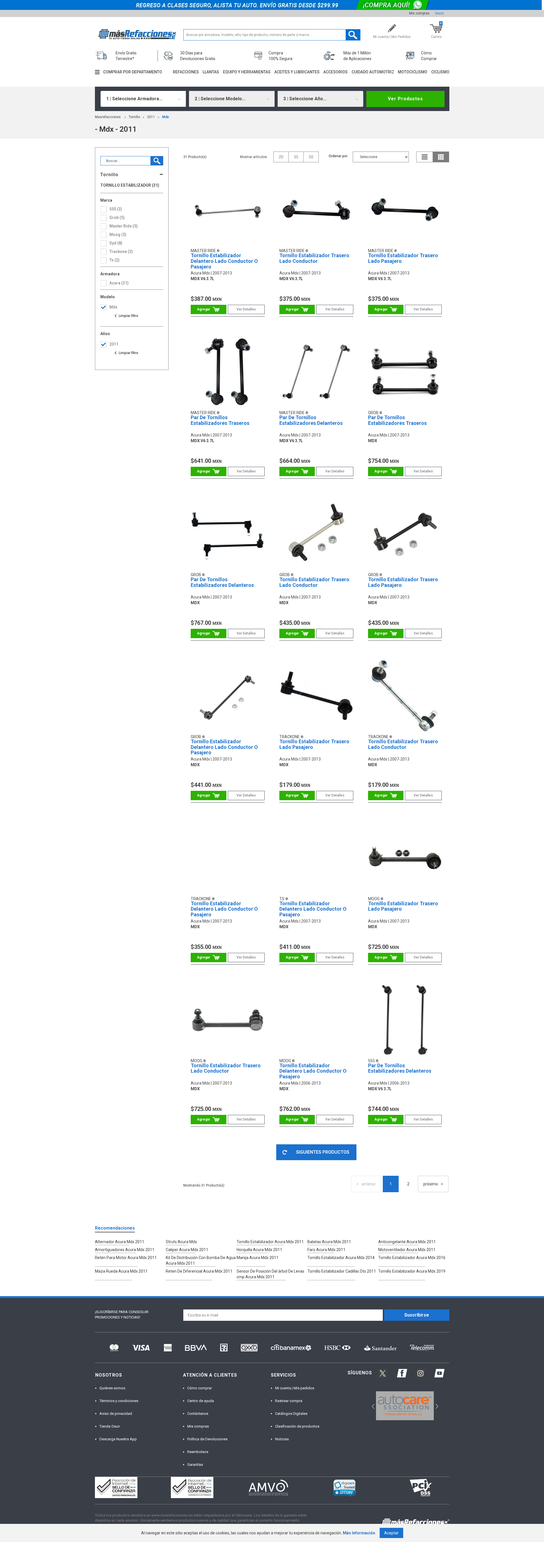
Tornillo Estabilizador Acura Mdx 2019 (411, 1271)
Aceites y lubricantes (297, 72)
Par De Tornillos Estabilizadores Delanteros (311, 420)
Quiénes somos (112, 1388)
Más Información (359, 1533)
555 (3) (115, 209)
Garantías (195, 1464)
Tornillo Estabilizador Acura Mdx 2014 (341, 1257)
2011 (151, 117)
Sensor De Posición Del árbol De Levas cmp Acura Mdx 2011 (270, 1274)
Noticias (282, 1439)
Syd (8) (115, 243)
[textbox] (271, 35)
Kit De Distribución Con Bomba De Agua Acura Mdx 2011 (201, 1260)
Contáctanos (197, 1413)
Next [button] (436, 1405)
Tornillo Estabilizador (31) (129, 185)
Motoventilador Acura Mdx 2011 (406, 1249)
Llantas (211, 72)
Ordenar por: (338, 156)
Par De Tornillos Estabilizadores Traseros (220, 420)
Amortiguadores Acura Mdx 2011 (124, 1249)
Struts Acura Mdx (181, 1241)
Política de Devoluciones (207, 1439)
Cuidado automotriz (373, 72)
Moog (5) (117, 234)
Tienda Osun (109, 1426)
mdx (165, 117)
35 (296, 157)
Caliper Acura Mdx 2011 (187, 1249)
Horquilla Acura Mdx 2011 (259, 1249)
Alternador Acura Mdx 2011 (119, 1241)
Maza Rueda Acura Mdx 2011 (121, 1271)
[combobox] (143, 99)
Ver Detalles (246, 309)
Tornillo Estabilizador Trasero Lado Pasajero (403, 258)
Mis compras (419, 13)
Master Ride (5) (123, 226)
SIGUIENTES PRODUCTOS (322, 1152)
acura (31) (119, 283)
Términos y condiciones (118, 1401)
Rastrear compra (288, 1401)
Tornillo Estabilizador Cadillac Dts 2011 (341, 1271)
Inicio (439, 13)
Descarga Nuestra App (118, 1439)
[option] (405, 1405)
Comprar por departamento (132, 72)
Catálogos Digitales (291, 1413)
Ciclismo (440, 72)
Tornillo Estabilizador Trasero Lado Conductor (314, 258)
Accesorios (335, 72)
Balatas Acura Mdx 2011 (329, 1241)
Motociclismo (412, 72)
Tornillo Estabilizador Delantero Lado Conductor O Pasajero (224, 261)
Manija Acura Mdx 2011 (258, 1257)
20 (281, 157)
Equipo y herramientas (247, 72)
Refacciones (186, 72)
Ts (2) (114, 260)
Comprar (208, 309)
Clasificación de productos (297, 1426)
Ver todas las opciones (126, 315)
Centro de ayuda (200, 1401)
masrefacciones (108, 117)
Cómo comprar (199, 1388)
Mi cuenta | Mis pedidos (294, 1388)
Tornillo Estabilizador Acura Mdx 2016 (411, 1257)
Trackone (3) (121, 251)
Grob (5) (117, 217)
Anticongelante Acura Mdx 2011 (407, 1241)
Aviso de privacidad (115, 1413)
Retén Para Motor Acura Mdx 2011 (126, 1257)
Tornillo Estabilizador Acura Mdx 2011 (270, 1241)
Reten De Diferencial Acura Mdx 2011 (199, 1271)
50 (311, 157)
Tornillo (134, 117)
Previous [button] (371, 1405)
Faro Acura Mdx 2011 (326, 1249)
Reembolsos (197, 1452)
